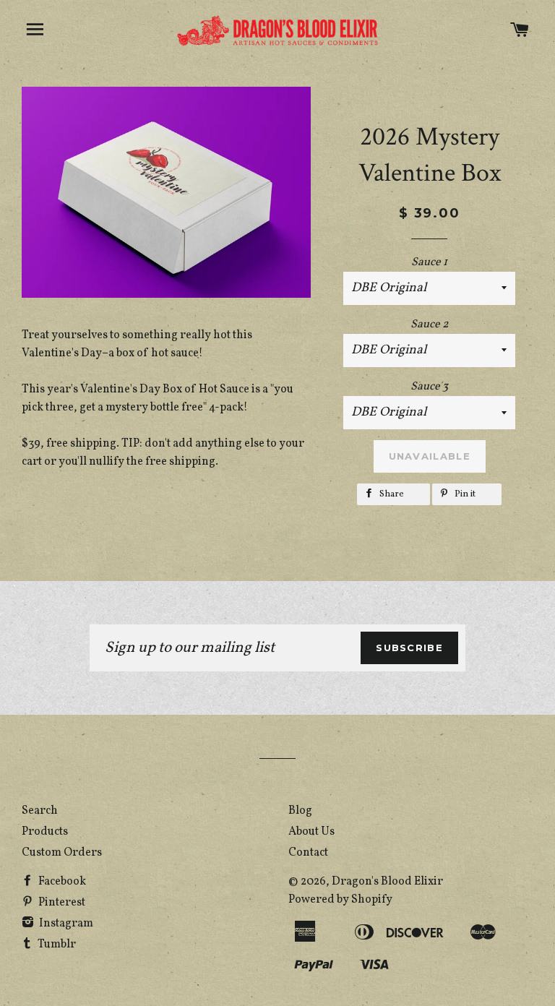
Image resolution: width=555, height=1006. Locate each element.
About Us (311, 832)
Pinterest (60, 903)
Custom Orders (62, 853)
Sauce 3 (429, 387)
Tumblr (55, 945)
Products (45, 832)
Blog (300, 811)
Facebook (61, 882)
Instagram (65, 924)
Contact (308, 853)
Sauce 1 (429, 262)
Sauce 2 (429, 324)
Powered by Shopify (340, 900)
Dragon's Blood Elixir (387, 882)
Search (40, 811)
